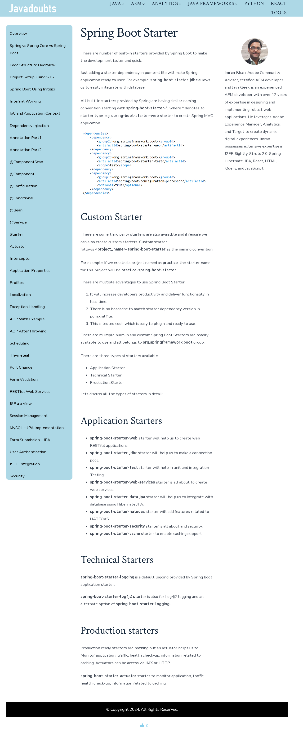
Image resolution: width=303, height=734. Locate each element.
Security (17, 476)
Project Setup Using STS (32, 77)
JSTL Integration (25, 464)
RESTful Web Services (30, 391)
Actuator (18, 246)
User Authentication (28, 452)
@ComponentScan (26, 162)
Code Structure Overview (32, 65)
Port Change (21, 367)
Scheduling (19, 343)
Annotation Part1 (26, 137)
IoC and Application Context (35, 113)
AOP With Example (27, 319)
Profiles (17, 282)
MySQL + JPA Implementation (37, 427)
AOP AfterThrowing (28, 331)
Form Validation (24, 379)
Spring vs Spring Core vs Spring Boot (38, 49)
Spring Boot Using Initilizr (32, 89)
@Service (18, 222)
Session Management (29, 415)
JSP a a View (21, 403)
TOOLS (278, 12)
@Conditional (22, 198)
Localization (20, 294)
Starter (16, 234)
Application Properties (30, 270)
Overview (18, 33)
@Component (22, 174)
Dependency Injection (29, 125)
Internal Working (25, 101)
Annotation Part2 (26, 149)
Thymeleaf (19, 355)
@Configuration (23, 186)
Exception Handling (27, 306)
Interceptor (20, 258)
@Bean (16, 210)
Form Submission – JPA (30, 440)
